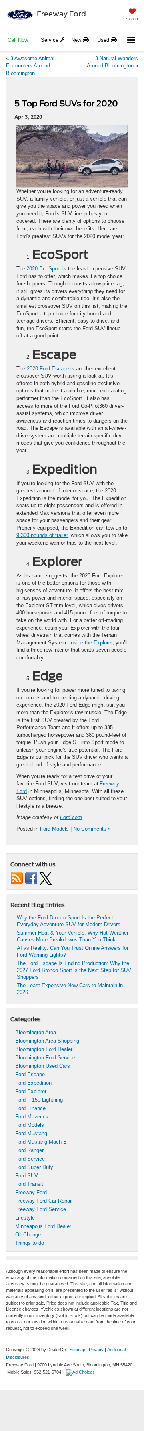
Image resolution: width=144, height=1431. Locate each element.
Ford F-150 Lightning (39, 1100)
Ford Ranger (29, 1150)
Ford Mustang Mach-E (41, 1142)
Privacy (96, 1349)
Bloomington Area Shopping (47, 1041)
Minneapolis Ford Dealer (43, 1226)
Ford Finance (30, 1108)
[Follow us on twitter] (45, 878)
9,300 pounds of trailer (42, 535)
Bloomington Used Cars (42, 1066)
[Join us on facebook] (31, 878)
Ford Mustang (31, 1133)
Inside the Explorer (90, 643)
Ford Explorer (30, 1091)
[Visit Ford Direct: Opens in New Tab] (81, 1372)
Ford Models (54, 829)
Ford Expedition (33, 1083)
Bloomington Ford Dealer (43, 1049)
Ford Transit (29, 1184)
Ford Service (30, 1159)
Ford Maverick (31, 1117)
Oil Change (28, 1235)
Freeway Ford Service (40, 1209)
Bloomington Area (35, 1032)
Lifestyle (25, 1218)
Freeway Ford (31, 1192)
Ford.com (71, 817)
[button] (18, 40)
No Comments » (92, 829)
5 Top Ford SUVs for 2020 (66, 103)
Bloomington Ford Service (45, 1058)
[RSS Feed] (16, 878)
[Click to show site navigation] (131, 40)
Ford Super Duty (34, 1167)
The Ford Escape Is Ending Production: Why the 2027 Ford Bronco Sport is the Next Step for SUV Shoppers (74, 970)
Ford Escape (30, 1074)
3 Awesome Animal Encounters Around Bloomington (30, 65)
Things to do (29, 1243)
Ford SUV (26, 1176)
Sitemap (77, 1349)
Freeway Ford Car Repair (44, 1201)
